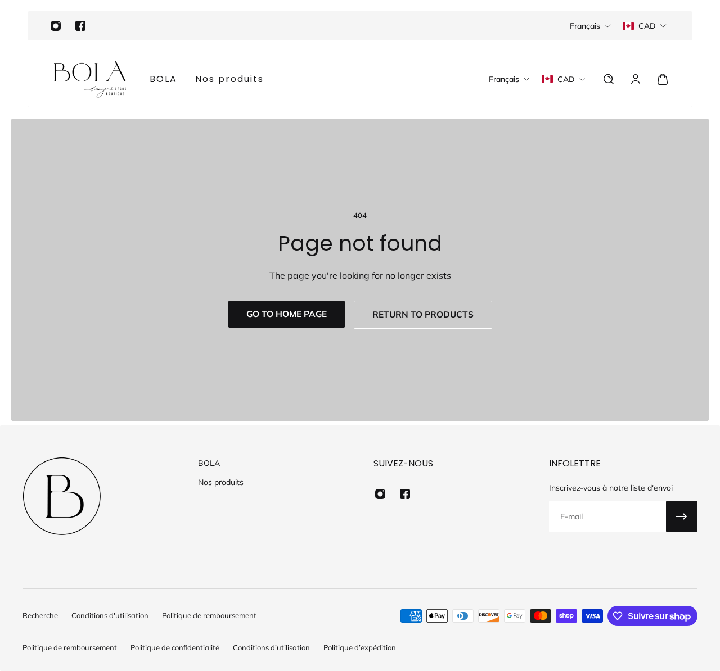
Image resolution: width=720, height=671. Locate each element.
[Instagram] (55, 25)
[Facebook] (80, 25)
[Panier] (662, 79)
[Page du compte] (635, 79)
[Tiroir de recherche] (608, 79)
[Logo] (90, 79)
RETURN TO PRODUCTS (423, 314)
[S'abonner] (682, 516)
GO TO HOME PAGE (286, 314)
